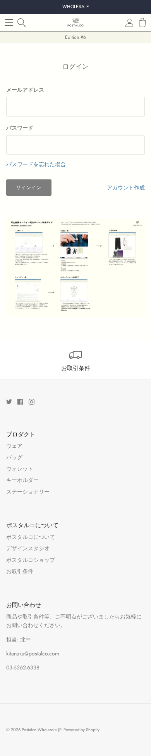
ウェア (14, 446)
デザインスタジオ (28, 548)
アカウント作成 (126, 187)
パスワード (19, 128)
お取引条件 (19, 571)
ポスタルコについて (30, 537)
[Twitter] (9, 402)
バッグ (14, 457)
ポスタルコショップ (30, 560)
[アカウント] (124, 22)
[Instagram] (31, 402)
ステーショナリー (28, 491)
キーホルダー (22, 480)
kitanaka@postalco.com (32, 653)
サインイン (28, 187)
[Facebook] (20, 402)
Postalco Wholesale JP (41, 729)
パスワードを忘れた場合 (36, 164)
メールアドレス (25, 90)
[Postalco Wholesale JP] (75, 22)
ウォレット (19, 469)
